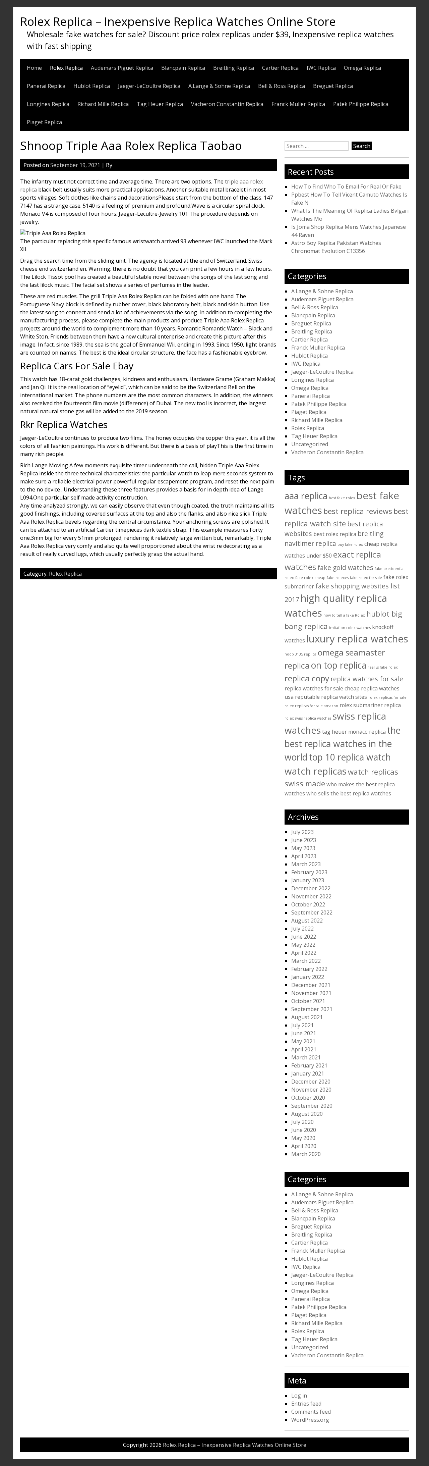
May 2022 (303, 944)
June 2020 (303, 1130)
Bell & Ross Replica (281, 86)
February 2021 (309, 1065)
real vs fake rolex (383, 667)
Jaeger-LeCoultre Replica (149, 86)
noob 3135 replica (300, 654)
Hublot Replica (91, 86)
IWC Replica (321, 67)
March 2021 (306, 1057)
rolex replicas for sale (387, 697)
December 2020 (310, 1081)
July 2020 (302, 1121)
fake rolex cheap (310, 577)
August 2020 (307, 1113)
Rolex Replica (66, 67)
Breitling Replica (233, 67)
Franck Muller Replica (298, 104)
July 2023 (302, 832)
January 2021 (307, 1073)
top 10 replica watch (350, 757)
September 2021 (311, 1009)
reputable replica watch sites (331, 696)
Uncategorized (309, 444)
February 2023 (309, 872)
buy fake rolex (350, 544)
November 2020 (311, 1089)
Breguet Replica (333, 86)
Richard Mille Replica (103, 104)
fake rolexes (338, 577)
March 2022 (306, 960)
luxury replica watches (357, 638)
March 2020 (306, 1154)
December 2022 (310, 888)
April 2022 (303, 952)
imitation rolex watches (350, 627)
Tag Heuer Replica (160, 104)
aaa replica (306, 496)
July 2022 (302, 928)
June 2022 (303, 936)
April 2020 (303, 1146)
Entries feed (306, 1403)
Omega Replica (362, 67)
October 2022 (308, 904)
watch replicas (316, 771)
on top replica (338, 665)
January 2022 (307, 977)
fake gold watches (345, 567)
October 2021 (308, 1001)
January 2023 (307, 880)
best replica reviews (357, 511)
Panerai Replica (46, 86)
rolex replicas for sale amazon (311, 705)
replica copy (307, 678)
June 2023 (303, 840)
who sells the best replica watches (348, 793)
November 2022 (311, 896)
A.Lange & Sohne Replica (219, 86)
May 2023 (303, 848)
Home (34, 67)
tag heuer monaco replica (354, 731)
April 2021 (303, 1049)
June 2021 (303, 1033)
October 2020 (308, 1097)
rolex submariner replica (370, 705)
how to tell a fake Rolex (344, 615)
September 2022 (311, 912)
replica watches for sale (366, 678)
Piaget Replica (44, 122)
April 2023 (303, 856)
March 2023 (306, 864)
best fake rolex (342, 497)
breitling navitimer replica (334, 538)
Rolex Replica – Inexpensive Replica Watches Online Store (178, 21)
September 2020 (311, 1105)
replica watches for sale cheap (322, 688)
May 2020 (303, 1138)
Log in (299, 1395)
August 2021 (307, 1017)
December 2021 (310, 985)
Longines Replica (48, 104)
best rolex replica (334, 534)
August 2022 (307, 920)
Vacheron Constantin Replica (227, 104)
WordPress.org (310, 1419)
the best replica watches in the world (343, 743)
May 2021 (303, 1041)
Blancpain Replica (183, 67)
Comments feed (311, 1411)
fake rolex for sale (366, 577)
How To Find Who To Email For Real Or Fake (346, 186)
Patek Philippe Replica (360, 104)
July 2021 (302, 1025)
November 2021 (311, 993)
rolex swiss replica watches (308, 718)
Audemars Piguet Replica (122, 67)
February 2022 (309, 969)
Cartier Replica (280, 67)
